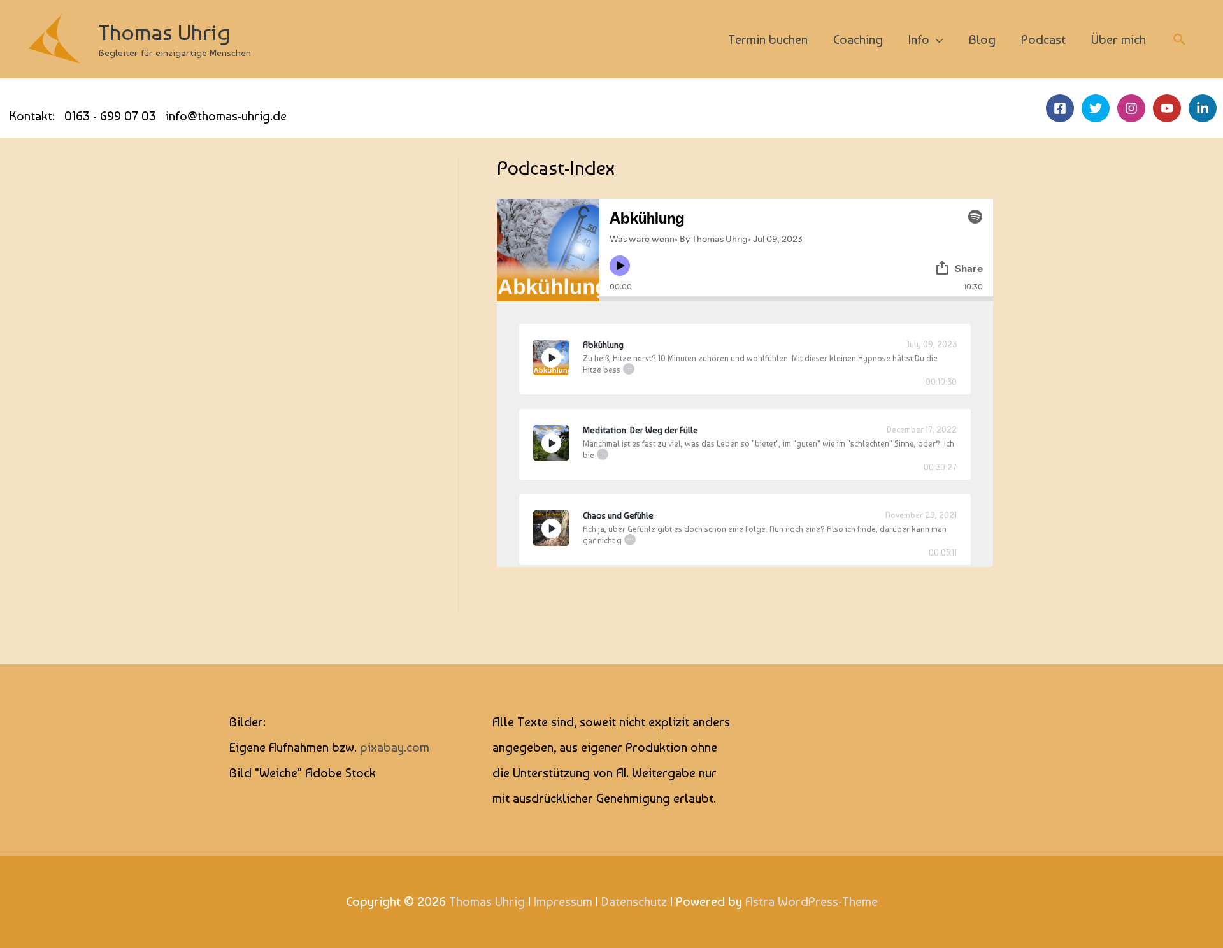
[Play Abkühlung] (551, 357)
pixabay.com (394, 747)
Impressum (563, 901)
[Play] (551, 358)
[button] (1179, 39)
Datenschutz (634, 901)
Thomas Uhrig (165, 32)
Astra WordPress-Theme (811, 901)
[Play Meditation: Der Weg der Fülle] (551, 443)
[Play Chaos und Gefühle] (551, 528)
